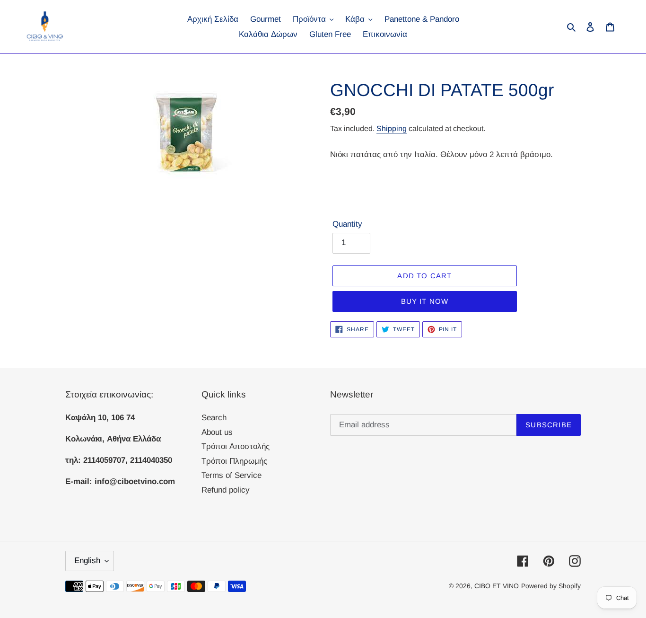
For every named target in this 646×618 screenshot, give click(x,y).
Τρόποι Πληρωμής (234, 461)
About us (217, 432)
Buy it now (425, 301)
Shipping (391, 128)
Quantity (347, 224)
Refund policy (225, 490)
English (87, 560)
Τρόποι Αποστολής (235, 446)
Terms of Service (231, 475)
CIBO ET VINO (496, 586)
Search (214, 417)
